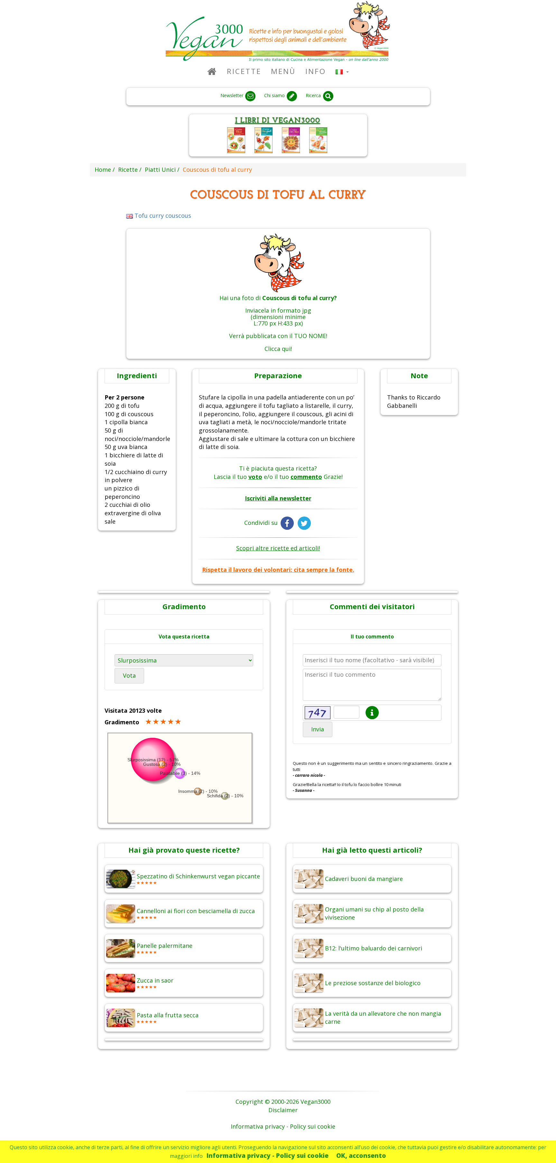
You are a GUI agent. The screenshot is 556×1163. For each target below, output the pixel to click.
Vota (129, 675)
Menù (283, 71)
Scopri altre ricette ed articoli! (278, 548)
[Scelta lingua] (342, 71)
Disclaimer (283, 1110)
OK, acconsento (361, 1155)
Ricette (244, 71)
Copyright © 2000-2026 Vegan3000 (283, 1101)
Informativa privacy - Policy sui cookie (268, 1155)
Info (315, 71)
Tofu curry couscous (162, 215)
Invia (317, 729)
